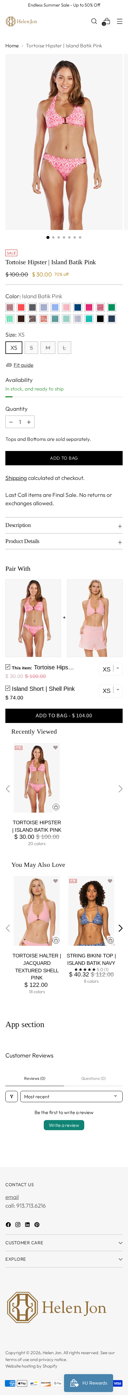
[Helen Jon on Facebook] (9, 1225)
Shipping (16, 477)
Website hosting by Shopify (31, 1366)
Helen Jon (52, 1352)
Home (12, 45)
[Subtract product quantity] (11, 422)
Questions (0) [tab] (93, 1078)
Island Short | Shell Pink (43, 688)
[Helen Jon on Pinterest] (37, 1225)
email (12, 1196)
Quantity (16, 408)
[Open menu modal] (119, 21)
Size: (15, 334)
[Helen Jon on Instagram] (18, 1225)
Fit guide (23, 365)
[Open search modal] (94, 21)
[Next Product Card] (120, 928)
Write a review (64, 1125)
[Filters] (11, 1096)
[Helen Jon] (21, 21)
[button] (55, 747)
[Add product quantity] (29, 422)
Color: (33, 296)
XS (13, 347)
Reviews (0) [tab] (34, 1078)
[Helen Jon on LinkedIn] (28, 1225)
